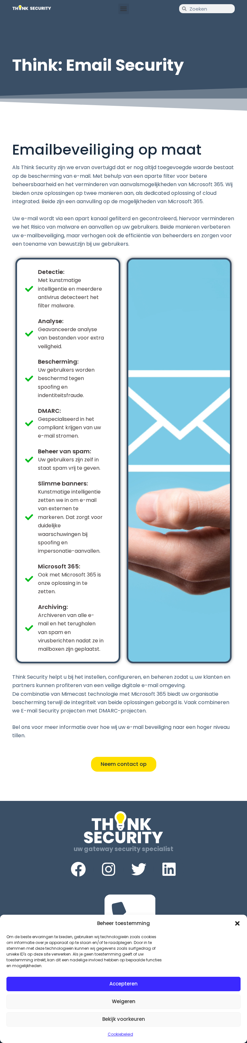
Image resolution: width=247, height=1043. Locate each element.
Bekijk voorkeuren (123, 1019)
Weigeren (123, 1001)
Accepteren (123, 983)
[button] (237, 923)
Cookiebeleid (120, 1034)
